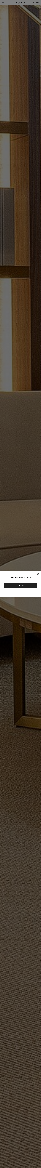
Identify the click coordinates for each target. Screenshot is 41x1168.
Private (20, 591)
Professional (20, 585)
